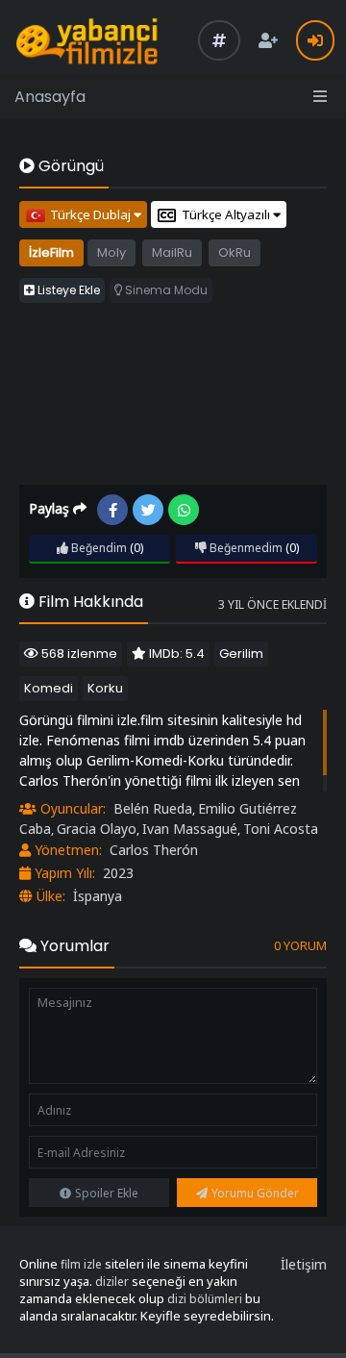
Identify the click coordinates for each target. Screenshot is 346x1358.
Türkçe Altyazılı (227, 214)
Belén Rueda (152, 808)
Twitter (148, 509)
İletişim (304, 1264)
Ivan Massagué (189, 828)
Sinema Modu (165, 290)
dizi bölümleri (204, 1299)
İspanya (97, 896)
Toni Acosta (280, 828)
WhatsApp (183, 509)
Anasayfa (50, 97)
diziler (112, 1281)
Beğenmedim (245, 548)
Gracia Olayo (96, 828)
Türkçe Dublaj (92, 214)
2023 (118, 873)
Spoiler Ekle (106, 1193)
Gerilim (241, 653)
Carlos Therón (154, 850)
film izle (81, 1264)
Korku (105, 688)
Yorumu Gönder (255, 1193)
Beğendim (97, 548)
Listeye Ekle (67, 290)
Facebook (112, 509)
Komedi (48, 688)
